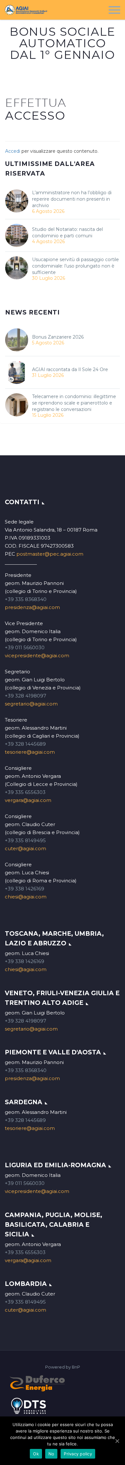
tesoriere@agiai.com (30, 752)
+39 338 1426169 (24, 889)
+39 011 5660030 (25, 647)
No (51, 1453)
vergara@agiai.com (28, 800)
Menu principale (114, 10)
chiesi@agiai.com (25, 897)
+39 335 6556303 (25, 792)
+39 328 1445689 (25, 744)
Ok (36, 1453)
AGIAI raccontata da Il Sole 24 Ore (70, 369)
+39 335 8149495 (25, 840)
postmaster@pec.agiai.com (49, 554)
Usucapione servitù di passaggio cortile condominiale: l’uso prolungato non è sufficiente (75, 266)
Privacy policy (78, 1453)
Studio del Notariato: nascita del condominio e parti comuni (67, 232)
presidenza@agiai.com (32, 607)
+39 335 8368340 (25, 599)
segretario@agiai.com (31, 704)
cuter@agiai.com (25, 848)
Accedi (12, 151)
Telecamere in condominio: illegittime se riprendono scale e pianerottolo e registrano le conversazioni (74, 403)
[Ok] (117, 1441)
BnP (76, 1367)
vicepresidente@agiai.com (37, 655)
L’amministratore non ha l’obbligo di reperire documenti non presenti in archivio (72, 199)
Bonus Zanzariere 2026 (58, 337)
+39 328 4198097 (25, 696)
